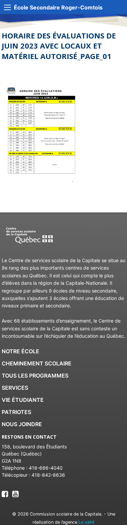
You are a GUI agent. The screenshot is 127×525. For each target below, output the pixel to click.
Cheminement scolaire (36, 363)
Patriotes (16, 412)
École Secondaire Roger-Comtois (58, 7)
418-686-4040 (46, 468)
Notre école (20, 351)
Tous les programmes (35, 375)
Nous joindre (22, 424)
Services (15, 387)
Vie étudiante (23, 399)
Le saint (86, 522)
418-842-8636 (48, 475)
